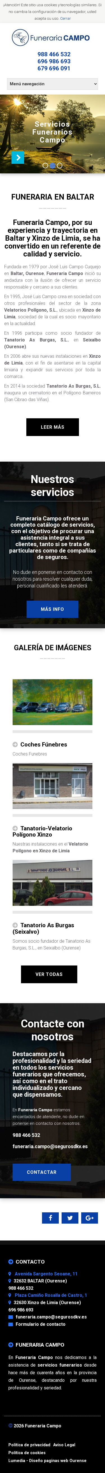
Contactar (42, 1172)
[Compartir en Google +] (90, 1218)
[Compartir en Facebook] (50, 1218)
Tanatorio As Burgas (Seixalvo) (43, 928)
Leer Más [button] (52, 427)
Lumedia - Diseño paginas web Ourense (47, 1460)
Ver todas (49, 974)
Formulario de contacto (41, 1324)
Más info (52, 609)
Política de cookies (27, 1452)
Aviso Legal (64, 1445)
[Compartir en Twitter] (70, 1218)
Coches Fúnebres (43, 744)
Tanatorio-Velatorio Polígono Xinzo (42, 831)
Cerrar (65, 18)
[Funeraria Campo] (52, 38)
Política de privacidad (29, 1445)
